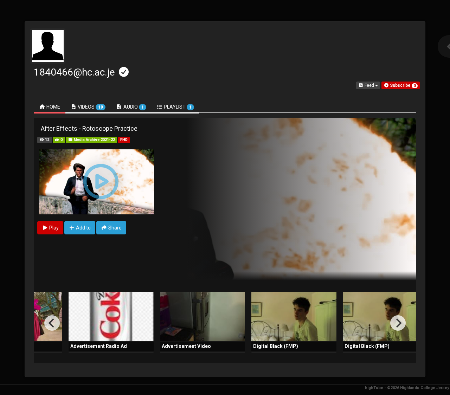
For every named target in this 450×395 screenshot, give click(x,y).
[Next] (398, 323)
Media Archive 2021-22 (94, 139)
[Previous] (52, 323)
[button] (400, 85)
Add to (83, 228)
